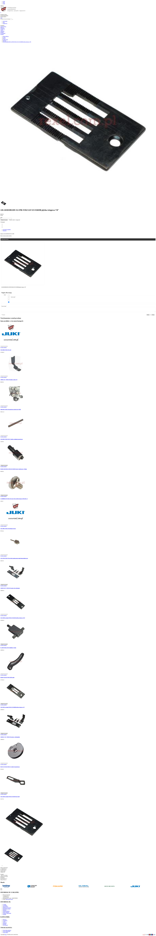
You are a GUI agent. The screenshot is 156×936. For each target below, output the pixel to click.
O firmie (4, 904)
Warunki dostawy (6, 911)
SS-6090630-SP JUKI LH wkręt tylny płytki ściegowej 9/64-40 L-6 (14, 498)
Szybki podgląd (3, 347)
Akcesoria (5, 922)
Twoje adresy (5, 932)
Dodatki (4, 923)
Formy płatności (6, 912)
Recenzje (4, 230)
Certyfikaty (5, 905)
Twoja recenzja (3, 306)
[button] (78, 12)
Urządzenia (5, 920)
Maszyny (4, 919)
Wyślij (148, 314)
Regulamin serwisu (6, 908)
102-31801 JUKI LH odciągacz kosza (8, 528)
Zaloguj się (5, 23)
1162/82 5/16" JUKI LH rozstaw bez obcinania (10, 588)
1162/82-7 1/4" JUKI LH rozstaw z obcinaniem (10, 737)
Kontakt (4, 914)
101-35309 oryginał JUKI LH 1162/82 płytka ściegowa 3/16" (12, 617)
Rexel (6, 934)
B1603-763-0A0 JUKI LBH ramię (7, 677)
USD (4, 3)
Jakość (5, 294)
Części (4, 921)
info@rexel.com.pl (9, 899)
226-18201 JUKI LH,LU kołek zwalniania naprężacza (11, 439)
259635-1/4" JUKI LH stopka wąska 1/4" (9, 379)
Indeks (1, 233)
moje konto (5, 21)
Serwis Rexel (5, 906)
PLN (4, 2)
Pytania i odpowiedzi (7, 913)
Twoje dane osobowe (7, 930)
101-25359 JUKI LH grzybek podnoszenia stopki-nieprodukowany (14, 558)
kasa (1, 17)
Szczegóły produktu (7, 229)
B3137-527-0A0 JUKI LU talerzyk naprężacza (10, 766)
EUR (4, 1)
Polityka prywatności (7, 907)
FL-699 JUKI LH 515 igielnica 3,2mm (8, 647)
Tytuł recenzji (13, 296)
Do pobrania (5, 925)
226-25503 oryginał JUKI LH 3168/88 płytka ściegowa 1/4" (12, 707)
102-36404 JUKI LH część (5, 349)
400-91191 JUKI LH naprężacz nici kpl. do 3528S (10, 409)
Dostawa (4, 909)
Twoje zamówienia (6, 931)
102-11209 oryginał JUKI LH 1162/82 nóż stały (10, 796)
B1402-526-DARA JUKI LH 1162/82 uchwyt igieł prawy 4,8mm (13, 469)
